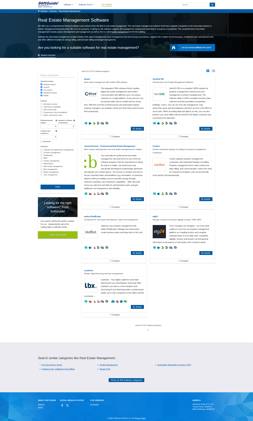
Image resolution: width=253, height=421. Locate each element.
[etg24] (182, 237)
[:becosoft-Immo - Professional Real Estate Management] (114, 175)
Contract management (51, 153)
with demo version (50, 104)
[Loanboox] (114, 291)
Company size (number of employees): (45, 132)
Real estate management (53, 166)
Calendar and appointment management (58, 150)
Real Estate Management (69, 11)
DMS (45, 158)
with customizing (49, 110)
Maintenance (48, 164)
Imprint (40, 407)
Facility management (51, 161)
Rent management (50, 169)
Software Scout (85, 4)
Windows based (49, 84)
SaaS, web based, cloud (52, 115)
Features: (44, 101)
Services (53, 11)
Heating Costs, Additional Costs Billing (58, 369)
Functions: (44, 146)
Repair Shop (105, 369)
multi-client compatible (52, 107)
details (139, 129)
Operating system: (47, 81)
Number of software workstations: (65, 122)
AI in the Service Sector (52, 365)
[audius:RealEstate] (114, 237)
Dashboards (48, 155)
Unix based (47, 90)
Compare (115, 136)
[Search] (212, 5)
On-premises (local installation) (55, 112)
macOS (46, 87)
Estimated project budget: (47, 122)
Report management (51, 172)
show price (47, 141)
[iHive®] (114, 107)
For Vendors (107, 4)
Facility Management (109, 365)
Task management (50, 175)
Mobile (45, 96)
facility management (120, 32)
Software (67, 4)
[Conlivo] (182, 175)
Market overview (48, 55)
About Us (41, 404)
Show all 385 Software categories (126, 380)
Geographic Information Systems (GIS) (174, 365)
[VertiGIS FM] (182, 107)
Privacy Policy (140, 418)
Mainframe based (50, 93)
